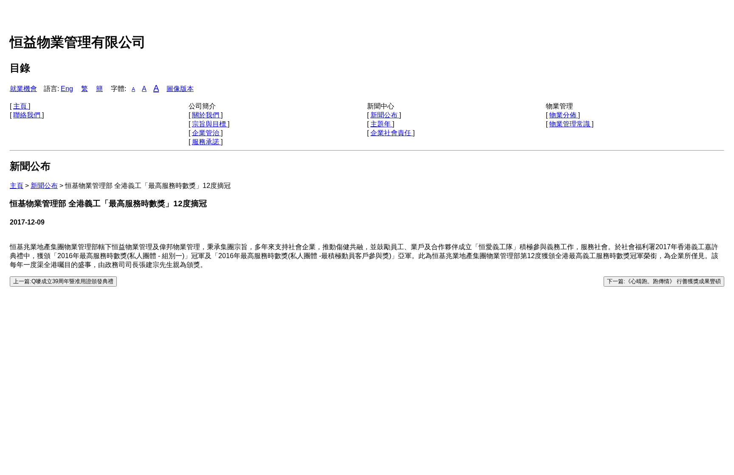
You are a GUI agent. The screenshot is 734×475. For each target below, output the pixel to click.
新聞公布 (384, 115)
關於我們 (206, 115)
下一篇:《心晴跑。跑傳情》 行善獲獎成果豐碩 (664, 281)
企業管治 (206, 133)
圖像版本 (180, 88)
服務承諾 (206, 141)
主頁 (20, 106)
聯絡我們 (27, 115)
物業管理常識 (570, 124)
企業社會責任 (391, 133)
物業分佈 (563, 115)
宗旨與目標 (210, 124)
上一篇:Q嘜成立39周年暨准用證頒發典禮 (63, 281)
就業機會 (23, 88)
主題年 (381, 124)
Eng (67, 88)
